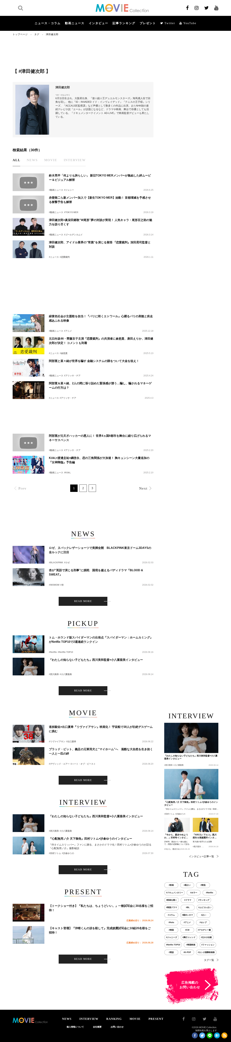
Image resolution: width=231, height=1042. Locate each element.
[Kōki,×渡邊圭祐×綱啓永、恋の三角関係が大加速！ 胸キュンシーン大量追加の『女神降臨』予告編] (28, 465)
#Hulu (171, 922)
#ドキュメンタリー (174, 892)
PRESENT (156, 1018)
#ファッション (207, 945)
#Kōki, (67, 473)
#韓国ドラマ (171, 907)
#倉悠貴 (63, 353)
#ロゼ (67, 562)
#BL (188, 907)
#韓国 (171, 930)
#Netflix (53, 652)
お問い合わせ (117, 1027)
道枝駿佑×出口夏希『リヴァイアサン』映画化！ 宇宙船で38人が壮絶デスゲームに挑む (101, 729)
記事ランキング (124, 23)
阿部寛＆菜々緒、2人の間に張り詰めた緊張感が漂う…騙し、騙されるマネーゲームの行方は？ (100, 385)
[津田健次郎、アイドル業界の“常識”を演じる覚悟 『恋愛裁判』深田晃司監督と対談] (28, 249)
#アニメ (68, 331)
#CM (187, 930)
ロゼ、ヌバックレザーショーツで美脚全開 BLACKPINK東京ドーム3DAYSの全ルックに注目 (100, 550)
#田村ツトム (55, 853)
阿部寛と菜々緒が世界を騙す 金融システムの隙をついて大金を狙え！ (94, 360)
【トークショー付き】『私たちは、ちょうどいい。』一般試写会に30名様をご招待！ (101, 908)
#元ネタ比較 (206, 937)
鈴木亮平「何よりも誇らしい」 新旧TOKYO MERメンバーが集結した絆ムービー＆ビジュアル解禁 (100, 177)
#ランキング (203, 900)
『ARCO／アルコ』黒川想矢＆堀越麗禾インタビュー (205, 836)
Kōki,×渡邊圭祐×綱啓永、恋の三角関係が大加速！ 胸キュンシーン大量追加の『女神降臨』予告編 (99, 460)
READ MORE (83, 601)
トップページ (20, 34)
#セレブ (203, 922)
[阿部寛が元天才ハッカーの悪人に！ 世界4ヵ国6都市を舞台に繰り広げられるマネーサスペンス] (28, 443)
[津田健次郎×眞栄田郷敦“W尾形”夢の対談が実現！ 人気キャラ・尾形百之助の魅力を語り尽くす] (28, 227)
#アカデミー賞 (204, 930)
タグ (36, 34)
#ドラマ (187, 900)
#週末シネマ (187, 915)
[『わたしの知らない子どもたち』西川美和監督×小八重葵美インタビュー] (28, 667)
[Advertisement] (83, 52)
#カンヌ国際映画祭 (206, 952)
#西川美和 (54, 674)
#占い (203, 915)
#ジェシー (69, 190)
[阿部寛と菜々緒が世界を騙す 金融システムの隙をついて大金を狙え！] (28, 368)
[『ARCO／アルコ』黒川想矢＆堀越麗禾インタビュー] (205, 825)
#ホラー (193, 892)
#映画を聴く (171, 900)
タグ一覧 (209, 960)
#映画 (171, 885)
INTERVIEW (88, 1018)
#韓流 (203, 885)
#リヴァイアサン (57, 741)
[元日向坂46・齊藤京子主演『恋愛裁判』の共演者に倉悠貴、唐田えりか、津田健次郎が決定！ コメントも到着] (28, 345)
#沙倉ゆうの (68, 853)
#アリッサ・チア (72, 376)
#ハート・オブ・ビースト (83, 764)
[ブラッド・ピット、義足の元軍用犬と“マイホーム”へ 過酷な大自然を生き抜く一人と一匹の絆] (28, 756)
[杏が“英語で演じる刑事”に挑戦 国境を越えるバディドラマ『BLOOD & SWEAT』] (28, 577)
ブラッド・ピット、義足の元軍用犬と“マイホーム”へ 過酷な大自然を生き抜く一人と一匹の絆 (101, 751)
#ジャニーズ (171, 937)
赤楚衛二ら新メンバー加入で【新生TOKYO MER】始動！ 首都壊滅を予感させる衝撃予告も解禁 (100, 199)
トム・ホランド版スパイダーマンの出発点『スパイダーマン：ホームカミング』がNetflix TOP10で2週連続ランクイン (101, 639)
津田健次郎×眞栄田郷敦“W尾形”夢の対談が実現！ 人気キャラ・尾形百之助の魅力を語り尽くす (100, 222)
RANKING (114, 1018)
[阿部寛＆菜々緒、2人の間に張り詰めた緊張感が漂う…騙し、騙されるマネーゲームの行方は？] (28, 390)
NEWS (66, 1018)
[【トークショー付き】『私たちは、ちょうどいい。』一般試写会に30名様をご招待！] (28, 913)
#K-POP (187, 952)
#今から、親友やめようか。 (175, 849)
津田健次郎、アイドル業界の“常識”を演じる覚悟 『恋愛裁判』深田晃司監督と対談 (100, 244)
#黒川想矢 (197, 847)
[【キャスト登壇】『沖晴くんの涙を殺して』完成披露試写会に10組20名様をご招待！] (28, 935)
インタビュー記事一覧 (201, 856)
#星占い (187, 885)
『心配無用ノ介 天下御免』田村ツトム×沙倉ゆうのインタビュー (90, 838)
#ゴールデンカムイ (73, 235)
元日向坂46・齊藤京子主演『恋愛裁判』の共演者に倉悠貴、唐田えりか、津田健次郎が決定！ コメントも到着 (101, 340)
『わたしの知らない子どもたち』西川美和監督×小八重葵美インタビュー (96, 659)
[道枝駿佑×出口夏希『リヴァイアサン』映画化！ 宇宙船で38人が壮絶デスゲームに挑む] (28, 734)
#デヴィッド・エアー (59, 764)
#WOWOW (54, 585)
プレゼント (148, 23)
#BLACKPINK (56, 562)
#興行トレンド (188, 937)
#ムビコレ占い (204, 907)
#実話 (171, 952)
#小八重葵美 (66, 674)
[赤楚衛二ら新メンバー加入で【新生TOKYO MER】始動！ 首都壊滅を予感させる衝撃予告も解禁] (28, 204)
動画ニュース (74, 23)
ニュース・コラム (48, 23)
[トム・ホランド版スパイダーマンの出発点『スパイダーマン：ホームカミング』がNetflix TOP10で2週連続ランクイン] (28, 644)
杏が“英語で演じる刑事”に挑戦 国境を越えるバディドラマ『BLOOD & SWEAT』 (96, 572)
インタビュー (98, 23)
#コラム (171, 915)
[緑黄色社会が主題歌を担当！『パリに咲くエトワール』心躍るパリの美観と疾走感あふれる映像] (28, 323)
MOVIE (135, 1018)
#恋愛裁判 (65, 257)
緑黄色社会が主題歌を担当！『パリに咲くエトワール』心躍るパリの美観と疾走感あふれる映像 (101, 318)
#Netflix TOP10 (65, 652)
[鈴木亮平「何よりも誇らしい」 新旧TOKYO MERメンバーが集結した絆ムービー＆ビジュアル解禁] (28, 182)
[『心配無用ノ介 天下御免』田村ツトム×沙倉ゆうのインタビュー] (28, 845)
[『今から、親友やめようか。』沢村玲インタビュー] (177, 825)
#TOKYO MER (71, 212)
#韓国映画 (190, 945)
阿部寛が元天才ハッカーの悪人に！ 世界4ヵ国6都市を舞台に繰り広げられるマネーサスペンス (100, 438)
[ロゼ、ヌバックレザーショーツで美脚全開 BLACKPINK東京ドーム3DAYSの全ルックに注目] (28, 555)
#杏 (62, 585)
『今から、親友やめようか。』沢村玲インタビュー (176, 836)
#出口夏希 (71, 741)
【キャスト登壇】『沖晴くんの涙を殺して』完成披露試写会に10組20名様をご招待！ (100, 930)
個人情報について (75, 1027)
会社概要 (97, 1027)
